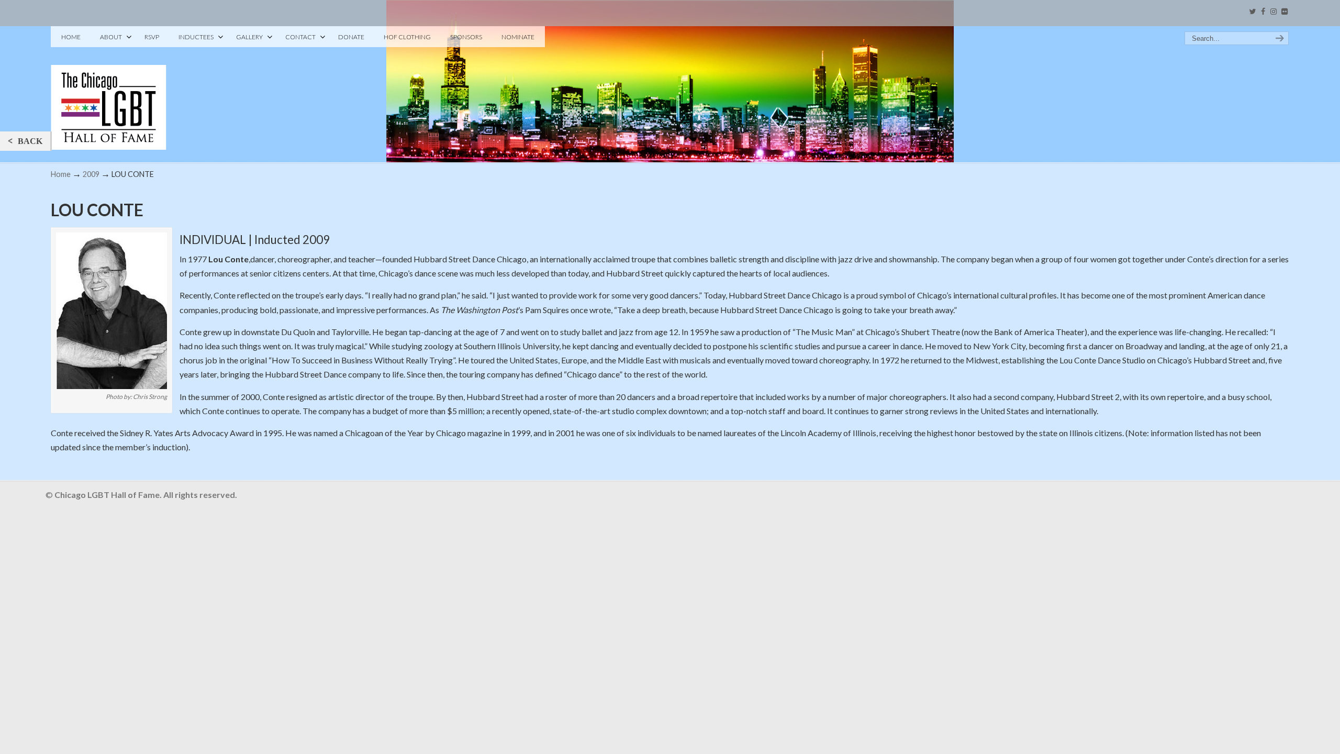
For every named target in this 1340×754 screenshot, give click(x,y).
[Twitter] (1252, 12)
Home (61, 174)
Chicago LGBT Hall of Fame (108, 89)
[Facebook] (1263, 12)
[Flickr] (1284, 12)
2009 (91, 174)
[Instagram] (1273, 12)
